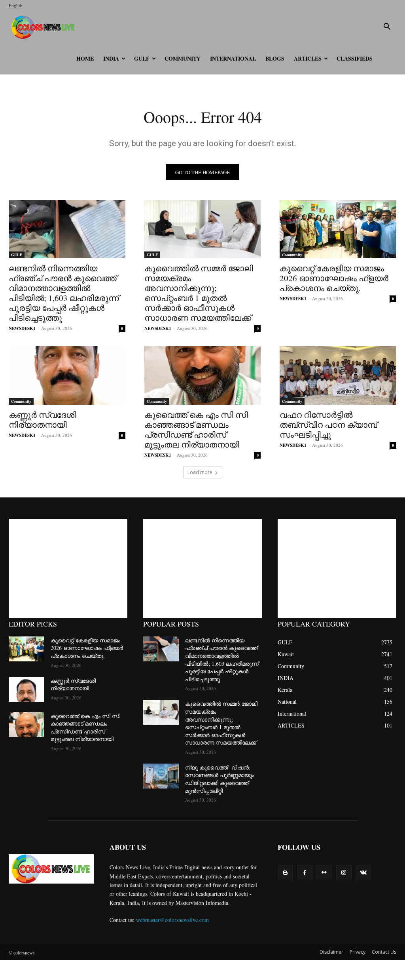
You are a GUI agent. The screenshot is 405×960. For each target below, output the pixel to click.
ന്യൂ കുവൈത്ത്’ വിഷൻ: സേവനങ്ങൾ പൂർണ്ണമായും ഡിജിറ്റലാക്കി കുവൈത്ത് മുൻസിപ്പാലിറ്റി (219, 779)
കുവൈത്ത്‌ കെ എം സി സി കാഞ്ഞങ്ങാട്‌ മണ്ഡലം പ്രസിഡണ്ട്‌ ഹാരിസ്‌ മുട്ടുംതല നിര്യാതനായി (196, 429)
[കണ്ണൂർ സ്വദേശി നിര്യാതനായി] (67, 375)
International (233, 58)
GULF (142, 58)
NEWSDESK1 (22, 328)
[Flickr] (324, 872)
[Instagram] (344, 872)
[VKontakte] (363, 872)
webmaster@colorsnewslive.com (172, 920)
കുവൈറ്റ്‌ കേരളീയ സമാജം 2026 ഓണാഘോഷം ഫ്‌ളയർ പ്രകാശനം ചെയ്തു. (334, 278)
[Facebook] (304, 872)
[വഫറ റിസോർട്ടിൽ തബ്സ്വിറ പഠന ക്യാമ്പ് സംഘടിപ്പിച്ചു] (338, 375)
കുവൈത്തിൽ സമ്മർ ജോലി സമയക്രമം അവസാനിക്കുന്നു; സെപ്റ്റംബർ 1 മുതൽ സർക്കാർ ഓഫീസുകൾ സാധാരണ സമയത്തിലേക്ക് (198, 293)
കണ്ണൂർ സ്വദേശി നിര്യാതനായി (42, 419)
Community (183, 58)
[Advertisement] (68, 568)
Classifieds (355, 58)
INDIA (111, 58)
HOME (85, 58)
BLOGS (274, 58)
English (16, 5)
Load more (199, 472)
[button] (386, 27)
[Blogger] (285, 872)
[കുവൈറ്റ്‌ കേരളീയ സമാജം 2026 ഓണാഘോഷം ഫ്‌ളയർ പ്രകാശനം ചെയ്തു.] (338, 229)
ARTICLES (308, 58)
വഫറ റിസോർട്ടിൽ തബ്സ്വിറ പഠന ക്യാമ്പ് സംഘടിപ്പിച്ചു (328, 424)
